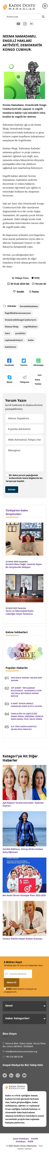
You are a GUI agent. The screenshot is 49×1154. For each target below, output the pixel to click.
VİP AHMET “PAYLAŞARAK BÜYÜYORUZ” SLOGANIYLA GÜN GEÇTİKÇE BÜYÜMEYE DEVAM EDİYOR (26, 691)
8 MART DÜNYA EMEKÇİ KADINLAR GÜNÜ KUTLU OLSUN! (26, 704)
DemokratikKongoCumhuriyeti (20, 319)
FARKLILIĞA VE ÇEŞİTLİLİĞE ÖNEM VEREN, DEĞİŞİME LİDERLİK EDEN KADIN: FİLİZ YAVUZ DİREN (27, 716)
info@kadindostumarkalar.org (21, 1051)
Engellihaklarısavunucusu (18, 313)
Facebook (9, 365)
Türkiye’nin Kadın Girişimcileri (17, 512)
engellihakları (30, 326)
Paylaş (35, 291)
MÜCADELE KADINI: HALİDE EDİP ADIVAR (26, 679)
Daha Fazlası (38, 381)
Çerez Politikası (21, 1138)
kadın (31, 340)
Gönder (12, 489)
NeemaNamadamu (29, 306)
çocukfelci (20, 333)
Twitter (24, 365)
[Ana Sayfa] (19, 10)
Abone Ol (11, 982)
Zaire (7, 333)
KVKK (30, 1141)
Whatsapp (38, 365)
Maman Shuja (11, 326)
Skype (9, 382)
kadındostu (10, 347)
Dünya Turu (22, 277)
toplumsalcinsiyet (14, 340)
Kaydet (20, 291)
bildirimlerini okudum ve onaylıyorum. (20, 990)
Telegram (24, 382)
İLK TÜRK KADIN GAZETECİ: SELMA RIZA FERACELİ (24, 727)
